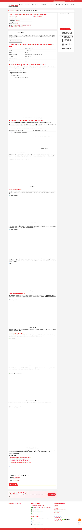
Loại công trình (51, 4)
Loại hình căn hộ (43, 4)
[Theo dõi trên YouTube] (67, 0)
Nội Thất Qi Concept (16, 477)
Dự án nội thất (27, 4)
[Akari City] (10, 517)
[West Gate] (24, 506)
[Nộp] (64, 1)
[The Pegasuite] (26, 513)
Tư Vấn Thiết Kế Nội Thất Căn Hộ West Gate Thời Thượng (20, 460)
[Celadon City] (9, 508)
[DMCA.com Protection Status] (66, 519)
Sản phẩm (66, 4)
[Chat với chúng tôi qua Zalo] (79, 523)
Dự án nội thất (14, 10)
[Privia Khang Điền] (9, 514)
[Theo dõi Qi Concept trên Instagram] (57, 519)
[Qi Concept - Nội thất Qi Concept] (13, 4)
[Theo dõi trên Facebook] (65, 0)
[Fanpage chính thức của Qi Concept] (55, 519)
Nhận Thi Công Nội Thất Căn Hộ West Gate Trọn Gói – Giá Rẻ (20, 462)
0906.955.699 (72, 0)
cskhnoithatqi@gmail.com (39, 511)
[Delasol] (25, 515)
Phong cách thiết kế (35, 4)
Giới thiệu (20, 4)
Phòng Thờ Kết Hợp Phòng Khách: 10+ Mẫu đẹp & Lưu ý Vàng (67, 44)
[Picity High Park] (13, 506)
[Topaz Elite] (19, 506)
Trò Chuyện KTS (52, 494)
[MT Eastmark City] (26, 509)
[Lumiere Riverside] (23, 518)
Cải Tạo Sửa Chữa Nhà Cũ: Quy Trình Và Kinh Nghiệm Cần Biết (67, 37)
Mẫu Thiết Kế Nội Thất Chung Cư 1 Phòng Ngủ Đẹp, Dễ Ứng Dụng (67, 40)
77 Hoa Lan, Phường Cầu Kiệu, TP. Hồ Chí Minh (43, 507)
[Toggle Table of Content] (19, 41)
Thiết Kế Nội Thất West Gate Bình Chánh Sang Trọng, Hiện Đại (20, 457)
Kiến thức (72, 4)
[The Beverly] (9, 511)
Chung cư (16, 22)
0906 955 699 (37, 509)
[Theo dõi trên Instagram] (66, 0)
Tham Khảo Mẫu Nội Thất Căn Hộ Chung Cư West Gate (19, 459)
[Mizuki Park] (14, 518)
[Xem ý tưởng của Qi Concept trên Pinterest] (59, 519)
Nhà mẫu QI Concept (59, 4)
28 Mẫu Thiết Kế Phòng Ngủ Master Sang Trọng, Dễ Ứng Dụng (67, 33)
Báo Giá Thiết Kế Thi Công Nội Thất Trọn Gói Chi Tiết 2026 (67, 48)
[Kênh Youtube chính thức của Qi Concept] (61, 519)
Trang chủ (9, 10)
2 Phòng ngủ (18, 20)
